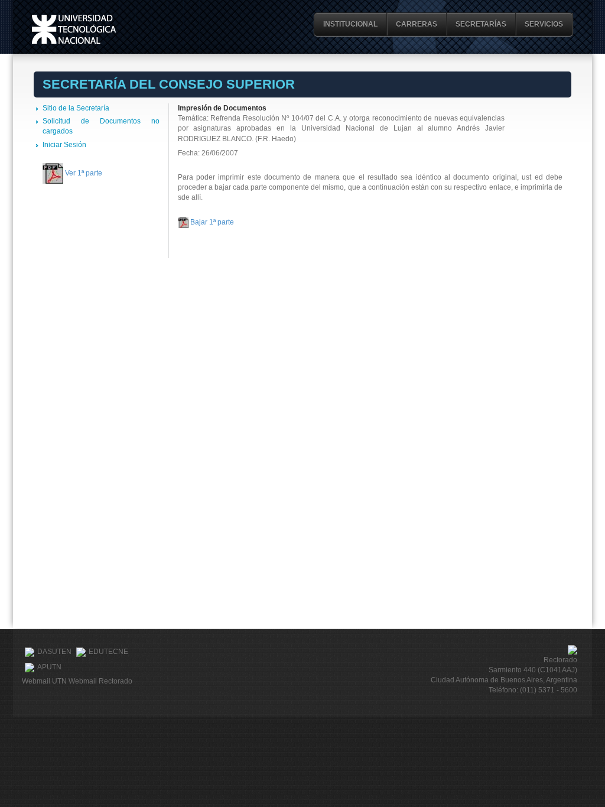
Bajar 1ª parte (212, 222)
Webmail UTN (44, 681)
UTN (74, 29)
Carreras (416, 24)
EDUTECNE (108, 652)
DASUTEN (54, 652)
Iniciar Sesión (64, 145)
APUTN (49, 667)
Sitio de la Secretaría (76, 108)
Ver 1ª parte (83, 173)
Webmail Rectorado (100, 681)
